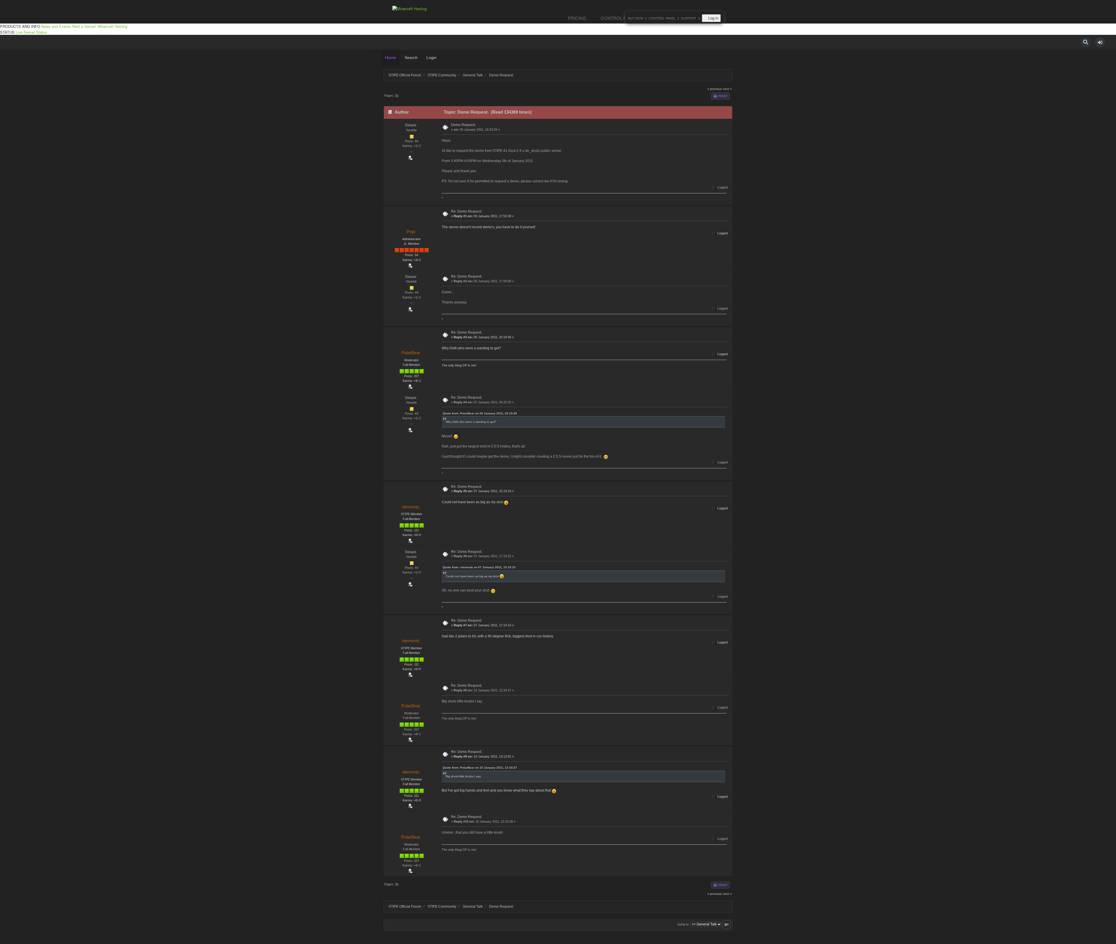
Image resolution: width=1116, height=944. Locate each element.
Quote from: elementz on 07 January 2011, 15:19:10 (479, 567)
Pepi (411, 231)
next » (727, 89)
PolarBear (410, 352)
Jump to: (683, 924)
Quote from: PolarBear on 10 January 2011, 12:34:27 (480, 767)
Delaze (410, 125)
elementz (411, 506)
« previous (714, 89)
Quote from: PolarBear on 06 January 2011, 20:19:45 (480, 413)
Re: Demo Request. (466, 211)
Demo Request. (463, 125)
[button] (1100, 42)
